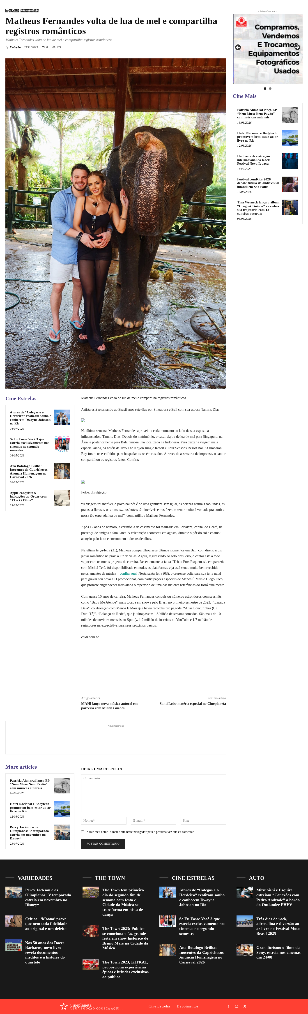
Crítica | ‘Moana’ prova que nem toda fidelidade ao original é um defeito (46, 924)
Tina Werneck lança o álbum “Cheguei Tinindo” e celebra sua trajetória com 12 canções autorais (258, 207)
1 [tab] (265, 88)
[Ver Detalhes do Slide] (268, 49)
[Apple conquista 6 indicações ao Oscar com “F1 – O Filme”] (62, 498)
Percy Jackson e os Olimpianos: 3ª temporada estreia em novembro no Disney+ (29, 832)
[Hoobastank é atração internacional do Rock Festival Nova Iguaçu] (290, 161)
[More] (221, 47)
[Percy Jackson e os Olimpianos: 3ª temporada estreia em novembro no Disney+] (62, 832)
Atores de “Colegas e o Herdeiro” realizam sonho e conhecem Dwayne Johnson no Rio (30, 417)
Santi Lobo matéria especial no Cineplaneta (193, 703)
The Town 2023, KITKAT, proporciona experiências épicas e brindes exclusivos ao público (125, 969)
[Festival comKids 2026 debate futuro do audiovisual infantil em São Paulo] (290, 184)
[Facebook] (281, 12)
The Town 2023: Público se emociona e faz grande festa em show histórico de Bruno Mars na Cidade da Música (125, 938)
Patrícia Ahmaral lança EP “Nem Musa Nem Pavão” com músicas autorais (30, 784)
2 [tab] (270, 88)
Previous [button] (238, 47)
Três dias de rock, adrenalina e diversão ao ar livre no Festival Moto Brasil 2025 (278, 926)
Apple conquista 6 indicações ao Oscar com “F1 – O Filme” (28, 496)
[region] (268, 49)
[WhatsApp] (200, 47)
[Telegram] (175, 681)
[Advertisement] (116, 738)
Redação (15, 47)
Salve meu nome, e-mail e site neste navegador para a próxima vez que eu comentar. (140, 832)
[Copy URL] (186, 681)
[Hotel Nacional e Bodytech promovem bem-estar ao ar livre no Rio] (62, 809)
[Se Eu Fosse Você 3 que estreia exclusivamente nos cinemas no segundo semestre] (62, 444)
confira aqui (128, 573)
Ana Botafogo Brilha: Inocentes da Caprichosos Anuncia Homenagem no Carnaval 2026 (29, 471)
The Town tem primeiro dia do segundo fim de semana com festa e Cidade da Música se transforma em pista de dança (123, 902)
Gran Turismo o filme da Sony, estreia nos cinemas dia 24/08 (278, 952)
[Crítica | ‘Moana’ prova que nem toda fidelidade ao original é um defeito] (13, 921)
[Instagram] (289, 12)
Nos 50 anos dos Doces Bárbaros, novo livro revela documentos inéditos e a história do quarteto (45, 952)
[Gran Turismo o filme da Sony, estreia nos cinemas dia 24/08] (245, 950)
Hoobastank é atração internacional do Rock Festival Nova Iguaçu (253, 159)
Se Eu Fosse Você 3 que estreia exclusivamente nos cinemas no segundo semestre (29, 444)
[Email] (210, 47)
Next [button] (297, 47)
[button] (269, 12)
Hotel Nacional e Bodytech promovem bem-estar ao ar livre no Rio (30, 807)
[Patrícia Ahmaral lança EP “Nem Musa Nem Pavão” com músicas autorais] (62, 785)
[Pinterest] (189, 47)
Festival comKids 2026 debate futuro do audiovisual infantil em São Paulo (258, 183)
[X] (297, 12)
